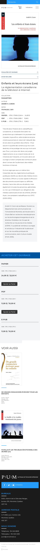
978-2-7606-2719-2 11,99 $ (18, 121)
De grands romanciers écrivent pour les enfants (19, 393)
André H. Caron (8, 104)
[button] (20, 7)
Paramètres (6, 98)
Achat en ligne (6, 76)
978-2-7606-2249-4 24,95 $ (19, 115)
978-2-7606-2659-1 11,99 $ (18, 118)
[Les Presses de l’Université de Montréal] (7, 7)
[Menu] (37, 7)
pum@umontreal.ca (8, 537)
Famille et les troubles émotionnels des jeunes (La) (19, 451)
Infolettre (29, 7)
